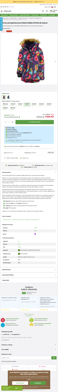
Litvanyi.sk (28, 390)
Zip (18, 241)
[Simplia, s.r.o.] (42, 390)
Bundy (19, 247)
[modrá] (8, 97)
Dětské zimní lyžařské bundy (35, 18)
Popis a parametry (6, 172)
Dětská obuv (4, 15)
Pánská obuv (43, 15)
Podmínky (55, 4)
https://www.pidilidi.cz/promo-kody (14, 141)
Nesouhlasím (20, 383)
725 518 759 (5, 7)
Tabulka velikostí (16, 101)
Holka (35, 230)
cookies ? (29, 379)
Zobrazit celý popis (5, 28)
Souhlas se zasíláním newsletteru (8, 361)
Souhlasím (38, 383)
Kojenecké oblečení (25, 15)
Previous (2, 61)
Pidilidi (35, 228)
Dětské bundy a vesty (23, 18)
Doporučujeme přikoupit (7, 275)
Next (55, 61)
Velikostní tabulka (6, 270)
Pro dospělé (52, 15)
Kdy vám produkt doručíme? (11, 117)
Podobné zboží (5, 280)
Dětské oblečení (13, 15)
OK (54, 358)
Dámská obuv (35, 15)
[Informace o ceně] (43, 117)
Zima (19, 244)
